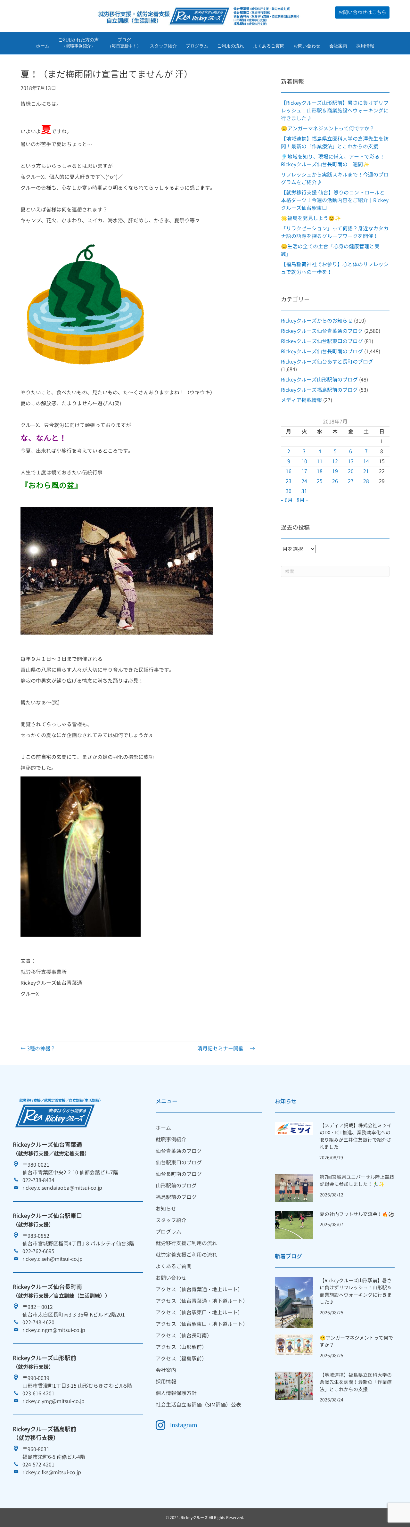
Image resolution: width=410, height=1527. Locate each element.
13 (351, 461)
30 (288, 491)
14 (366, 461)
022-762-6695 (38, 1251)
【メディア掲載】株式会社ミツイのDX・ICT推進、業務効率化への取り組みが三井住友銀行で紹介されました (355, 1136)
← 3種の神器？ (37, 1048)
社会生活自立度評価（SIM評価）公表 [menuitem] (198, 1404)
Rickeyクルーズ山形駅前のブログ (319, 379)
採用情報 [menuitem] (166, 1381)
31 (304, 491)
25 (320, 481)
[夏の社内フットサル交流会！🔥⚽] (294, 1224)
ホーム (42, 45)
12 (335, 461)
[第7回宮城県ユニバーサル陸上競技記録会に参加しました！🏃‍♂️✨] (294, 1187)
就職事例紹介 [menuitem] (171, 1139)
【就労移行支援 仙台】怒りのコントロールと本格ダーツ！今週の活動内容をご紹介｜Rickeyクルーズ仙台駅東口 (335, 200)
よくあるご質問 (268, 45)
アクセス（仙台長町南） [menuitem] (184, 1335)
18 (320, 471)
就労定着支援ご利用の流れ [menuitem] (186, 1254)
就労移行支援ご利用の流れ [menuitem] (186, 1243)
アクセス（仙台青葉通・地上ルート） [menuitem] (199, 1289)
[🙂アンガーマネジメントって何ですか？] (294, 1344)
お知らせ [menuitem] (166, 1208)
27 (351, 481)
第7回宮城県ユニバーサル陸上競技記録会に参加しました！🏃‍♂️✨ (357, 1181)
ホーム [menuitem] (163, 1127)
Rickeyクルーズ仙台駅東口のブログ (322, 341)
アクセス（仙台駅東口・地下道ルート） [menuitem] (202, 1323)
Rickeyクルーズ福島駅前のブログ (319, 389)
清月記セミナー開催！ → (226, 1048)
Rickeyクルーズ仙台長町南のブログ (322, 351)
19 (335, 471)
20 (351, 471)
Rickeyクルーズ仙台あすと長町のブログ (327, 361)
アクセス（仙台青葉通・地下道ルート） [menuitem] (202, 1300)
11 (320, 461)
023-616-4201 (38, 1393)
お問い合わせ (306, 45)
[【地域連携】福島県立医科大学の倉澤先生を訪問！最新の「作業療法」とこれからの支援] (294, 1385)
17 (304, 471)
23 (288, 481)
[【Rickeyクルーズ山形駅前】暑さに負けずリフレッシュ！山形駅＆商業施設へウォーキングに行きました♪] (294, 1302)
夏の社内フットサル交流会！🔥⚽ (357, 1214)
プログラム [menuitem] (168, 1231)
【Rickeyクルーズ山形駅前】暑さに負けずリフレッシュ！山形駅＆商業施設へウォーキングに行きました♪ (335, 110)
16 (288, 471)
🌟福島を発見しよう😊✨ (311, 218)
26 (335, 481)
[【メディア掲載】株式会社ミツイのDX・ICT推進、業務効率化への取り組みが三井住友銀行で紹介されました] (294, 1128)
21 (366, 471)
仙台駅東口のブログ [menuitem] (179, 1162)
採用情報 (365, 45)
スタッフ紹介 (163, 45)
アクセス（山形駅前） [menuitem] (181, 1346)
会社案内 (338, 45)
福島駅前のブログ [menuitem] (176, 1197)
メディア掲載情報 (301, 400)
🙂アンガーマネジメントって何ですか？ (327, 128)
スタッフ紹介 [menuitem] (171, 1220)
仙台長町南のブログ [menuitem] (179, 1174)
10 (304, 461)
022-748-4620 (38, 1322)
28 (366, 481)
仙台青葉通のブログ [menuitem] (179, 1150)
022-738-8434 (38, 1180)
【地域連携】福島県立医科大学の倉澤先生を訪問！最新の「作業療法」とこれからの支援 (356, 1382)
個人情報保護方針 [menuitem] (176, 1393)
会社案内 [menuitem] (166, 1370)
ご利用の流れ (230, 45)
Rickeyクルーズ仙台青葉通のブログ (322, 330)
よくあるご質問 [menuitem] (174, 1266)
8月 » (302, 500)
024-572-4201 (38, 1464)
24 (304, 481)
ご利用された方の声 (78, 43)
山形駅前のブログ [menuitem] (176, 1185)
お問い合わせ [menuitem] (171, 1277)
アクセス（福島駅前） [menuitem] (181, 1358)
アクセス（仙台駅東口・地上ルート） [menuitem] (199, 1312)
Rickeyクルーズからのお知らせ (317, 320)
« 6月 (287, 500)
